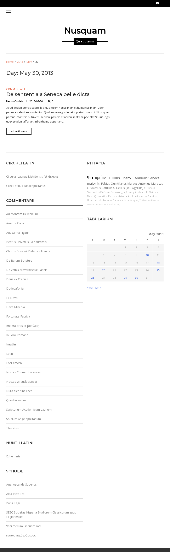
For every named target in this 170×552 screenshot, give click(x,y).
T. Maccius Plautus (149, 200)
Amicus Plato (15, 223)
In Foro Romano (17, 335)
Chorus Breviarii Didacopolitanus (28, 251)
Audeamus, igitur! (17, 233)
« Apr (90, 287)
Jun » (98, 287)
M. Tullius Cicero (117, 178)
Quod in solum (16, 400)
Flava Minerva (15, 307)
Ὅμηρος (134, 200)
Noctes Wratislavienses (22, 382)
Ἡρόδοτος (114, 204)
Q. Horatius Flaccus (105, 196)
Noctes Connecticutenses (23, 372)
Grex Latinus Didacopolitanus (26, 186)
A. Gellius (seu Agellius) (128, 188)
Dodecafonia (15, 288)
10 (147, 255)
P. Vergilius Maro (136, 192)
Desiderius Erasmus (97, 204)
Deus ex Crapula (17, 279)
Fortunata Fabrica (18, 316)
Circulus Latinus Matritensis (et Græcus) (33, 176)
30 (136, 277)
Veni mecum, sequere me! (23, 526)
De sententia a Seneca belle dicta (48, 94)
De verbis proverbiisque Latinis (26, 270)
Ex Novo (12, 298)
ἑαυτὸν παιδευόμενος (20, 535)
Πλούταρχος (118, 192)
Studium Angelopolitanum (23, 419)
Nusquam (85, 30)
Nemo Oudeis (15, 101)
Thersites (12, 428)
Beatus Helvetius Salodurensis (26, 242)
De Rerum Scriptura (19, 260)
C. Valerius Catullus (99, 188)
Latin (9, 354)
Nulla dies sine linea (19, 391)
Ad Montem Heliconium (22, 214)
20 (103, 270)
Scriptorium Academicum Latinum (29, 409)
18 (158, 262)
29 (125, 277)
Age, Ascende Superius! (21, 484)
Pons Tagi (13, 503)
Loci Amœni (14, 363)
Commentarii (15, 89)
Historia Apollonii (128, 196)
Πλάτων (105, 192)
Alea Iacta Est (15, 494)
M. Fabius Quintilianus (112, 183)
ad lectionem (19, 131)
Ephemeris (13, 456)
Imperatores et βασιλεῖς (22, 326)
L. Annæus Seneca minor (114, 200)
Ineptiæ (11, 344)
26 (92, 277)
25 (158, 270)
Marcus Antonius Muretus (145, 183)
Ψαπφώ (95, 177)
